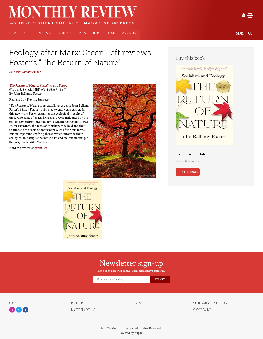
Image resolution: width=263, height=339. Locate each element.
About (28, 33)
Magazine (46, 33)
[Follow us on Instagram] (12, 310)
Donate (110, 33)
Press (81, 33)
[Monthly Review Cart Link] (250, 16)
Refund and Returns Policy (209, 303)
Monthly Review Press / (25, 72)
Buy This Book (188, 171)
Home (13, 33)
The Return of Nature (193, 154)
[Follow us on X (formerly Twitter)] (19, 310)
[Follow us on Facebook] (25, 310)
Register (77, 303)
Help (95, 33)
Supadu (139, 333)
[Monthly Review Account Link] (243, 16)
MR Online (129, 33)
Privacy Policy (201, 310)
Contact (65, 33)
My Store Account (83, 310)
